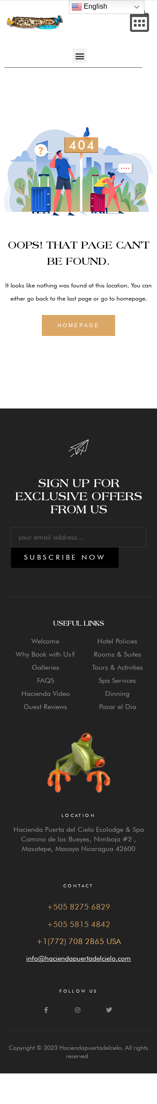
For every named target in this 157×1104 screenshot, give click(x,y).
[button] (79, 55)
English (94, 6)
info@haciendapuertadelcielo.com (78, 958)
